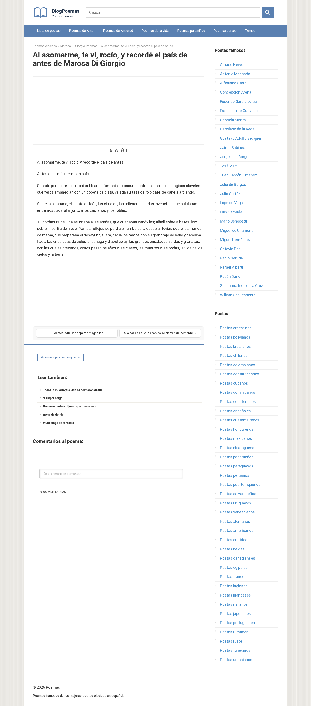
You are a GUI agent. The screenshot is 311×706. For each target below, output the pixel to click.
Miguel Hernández (235, 240)
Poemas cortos (225, 31)
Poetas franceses (235, 576)
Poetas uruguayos (235, 503)
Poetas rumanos (234, 632)
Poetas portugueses (237, 622)
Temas (250, 31)
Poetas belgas (232, 549)
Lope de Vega (231, 203)
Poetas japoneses (235, 613)
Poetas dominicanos (237, 392)
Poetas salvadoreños (238, 494)
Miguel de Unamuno (236, 230)
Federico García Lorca (238, 101)
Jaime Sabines (232, 147)
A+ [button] (124, 150)
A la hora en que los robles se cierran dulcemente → (160, 333)
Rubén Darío (230, 276)
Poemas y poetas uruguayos (60, 357)
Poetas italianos (234, 604)
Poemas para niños (191, 31)
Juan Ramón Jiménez (238, 175)
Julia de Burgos (233, 184)
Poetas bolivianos (235, 337)
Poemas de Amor (82, 31)
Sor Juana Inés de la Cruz (241, 285)
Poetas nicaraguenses (239, 447)
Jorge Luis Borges (235, 156)
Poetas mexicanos (236, 438)
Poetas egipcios (234, 567)
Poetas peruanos (234, 475)
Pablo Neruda (231, 258)
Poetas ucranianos (236, 659)
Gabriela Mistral (233, 120)
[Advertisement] (118, 108)
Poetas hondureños (236, 429)
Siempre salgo (52, 398)
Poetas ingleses (234, 586)
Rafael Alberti (231, 267)
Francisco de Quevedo (239, 110)
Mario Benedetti (233, 221)
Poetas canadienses (237, 558)
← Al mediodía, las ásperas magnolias (77, 333)
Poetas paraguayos (236, 466)
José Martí (229, 166)
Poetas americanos (236, 530)
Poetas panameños (236, 457)
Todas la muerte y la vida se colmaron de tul (72, 390)
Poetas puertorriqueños (240, 484)
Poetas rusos (231, 641)
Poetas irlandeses (235, 595)
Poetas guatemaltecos (239, 420)
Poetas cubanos (234, 383)
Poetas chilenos (234, 355)
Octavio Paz (230, 249)
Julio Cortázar (232, 193)
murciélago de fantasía (58, 423)
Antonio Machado (235, 74)
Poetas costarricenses (239, 374)
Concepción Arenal (236, 92)
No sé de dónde (53, 414)
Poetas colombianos (237, 365)
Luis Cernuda (231, 212)
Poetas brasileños (235, 346)
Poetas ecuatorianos (238, 401)
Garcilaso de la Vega (237, 129)
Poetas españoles (235, 411)
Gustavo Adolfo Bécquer (240, 138)
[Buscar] (268, 12)
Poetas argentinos (236, 328)
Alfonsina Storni (233, 83)
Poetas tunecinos (235, 650)
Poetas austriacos (236, 540)
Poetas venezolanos (237, 512)
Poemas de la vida (155, 31)
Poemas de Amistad (118, 31)
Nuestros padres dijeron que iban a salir (69, 406)
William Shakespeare (238, 295)
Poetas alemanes (235, 521)
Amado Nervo (231, 64)
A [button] (110, 150)
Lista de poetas (49, 31)
